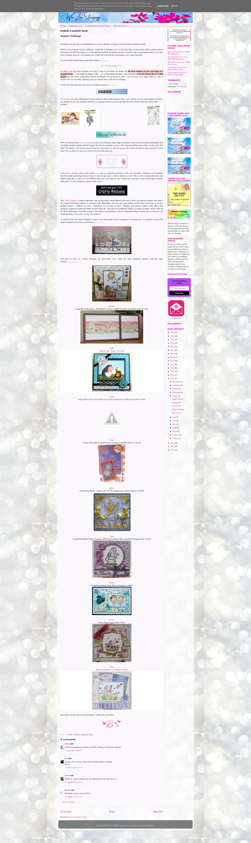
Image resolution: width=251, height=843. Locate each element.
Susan (111, 619)
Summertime (176, 402)
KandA (67, 790)
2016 (172, 368)
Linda (112, 396)
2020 (172, 353)
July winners (176, 406)
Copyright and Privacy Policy (97, 26)
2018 (172, 361)
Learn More (163, 6)
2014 (172, 375)
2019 (172, 357)
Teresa (67, 775)
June (174, 420)
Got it (174, 6)
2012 (172, 443)
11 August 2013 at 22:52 (73, 767)
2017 (172, 364)
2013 (172, 378)
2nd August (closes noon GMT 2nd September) (179, 52)
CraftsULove (65, 173)
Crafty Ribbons (71, 200)
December (176, 381)
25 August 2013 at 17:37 (73, 796)
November (176, 385)
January (176, 438)
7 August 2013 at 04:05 (73, 750)
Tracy (112, 667)
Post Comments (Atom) (78, 817)
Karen (67, 743)
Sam (116, 49)
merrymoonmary (133, 825)
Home (62, 26)
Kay (143, 219)
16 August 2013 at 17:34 (73, 782)
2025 (172, 336)
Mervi (111, 488)
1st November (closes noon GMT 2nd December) (177, 68)
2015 (172, 371)
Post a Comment (69, 802)
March (175, 431)
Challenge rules (75, 26)
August (175, 396)
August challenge (178, 409)
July (174, 417)
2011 (172, 446)
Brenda (112, 306)
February (176, 435)
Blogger (151, 825)
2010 (172, 450)
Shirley (112, 582)
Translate (183, 86)
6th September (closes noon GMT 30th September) (177, 58)
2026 (172, 332)
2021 (172, 350)
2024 (172, 339)
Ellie (112, 348)
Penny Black (65, 99)
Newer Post (65, 811)
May (174, 424)
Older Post (158, 811)
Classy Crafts (84, 142)
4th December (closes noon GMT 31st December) (177, 73)
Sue (66, 758)
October (176, 389)
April (175, 427)
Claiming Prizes (120, 26)
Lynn (112, 440)
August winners (177, 399)
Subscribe (179, 293)
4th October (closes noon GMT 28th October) (179, 63)
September (177, 392)
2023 (172, 343)
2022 (172, 346)
